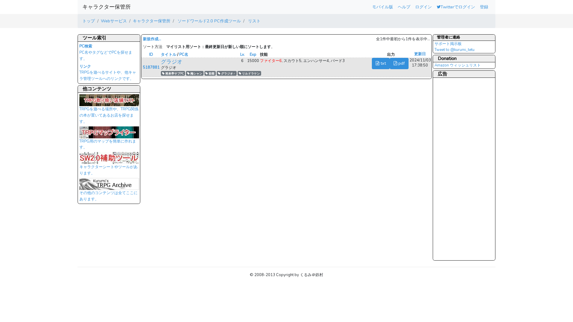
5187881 (151, 67)
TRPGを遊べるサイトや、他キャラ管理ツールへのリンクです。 (107, 73)
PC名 (183, 54)
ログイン (423, 7)
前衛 (211, 73)
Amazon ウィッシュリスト (458, 65)
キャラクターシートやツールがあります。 (108, 170)
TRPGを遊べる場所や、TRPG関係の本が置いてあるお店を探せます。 (108, 115)
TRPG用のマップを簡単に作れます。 (107, 144)
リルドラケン (250, 73)
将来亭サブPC (174, 73)
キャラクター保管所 (106, 6)
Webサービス (114, 21)
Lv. (242, 54)
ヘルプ (404, 7)
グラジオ (171, 61)
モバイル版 (382, 7)
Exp (253, 54)
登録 (484, 7)
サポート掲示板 (448, 44)
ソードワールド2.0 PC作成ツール (208, 21)
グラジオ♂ (227, 73)
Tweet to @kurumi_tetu (455, 49)
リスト (254, 21)
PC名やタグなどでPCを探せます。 (105, 52)
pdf (401, 63)
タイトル (168, 54)
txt (382, 63)
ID (151, 54)
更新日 (420, 54)
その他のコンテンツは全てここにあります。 (108, 196)
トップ (88, 21)
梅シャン (196, 73)
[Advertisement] (458, 168)
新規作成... (152, 39)
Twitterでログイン (457, 7)
